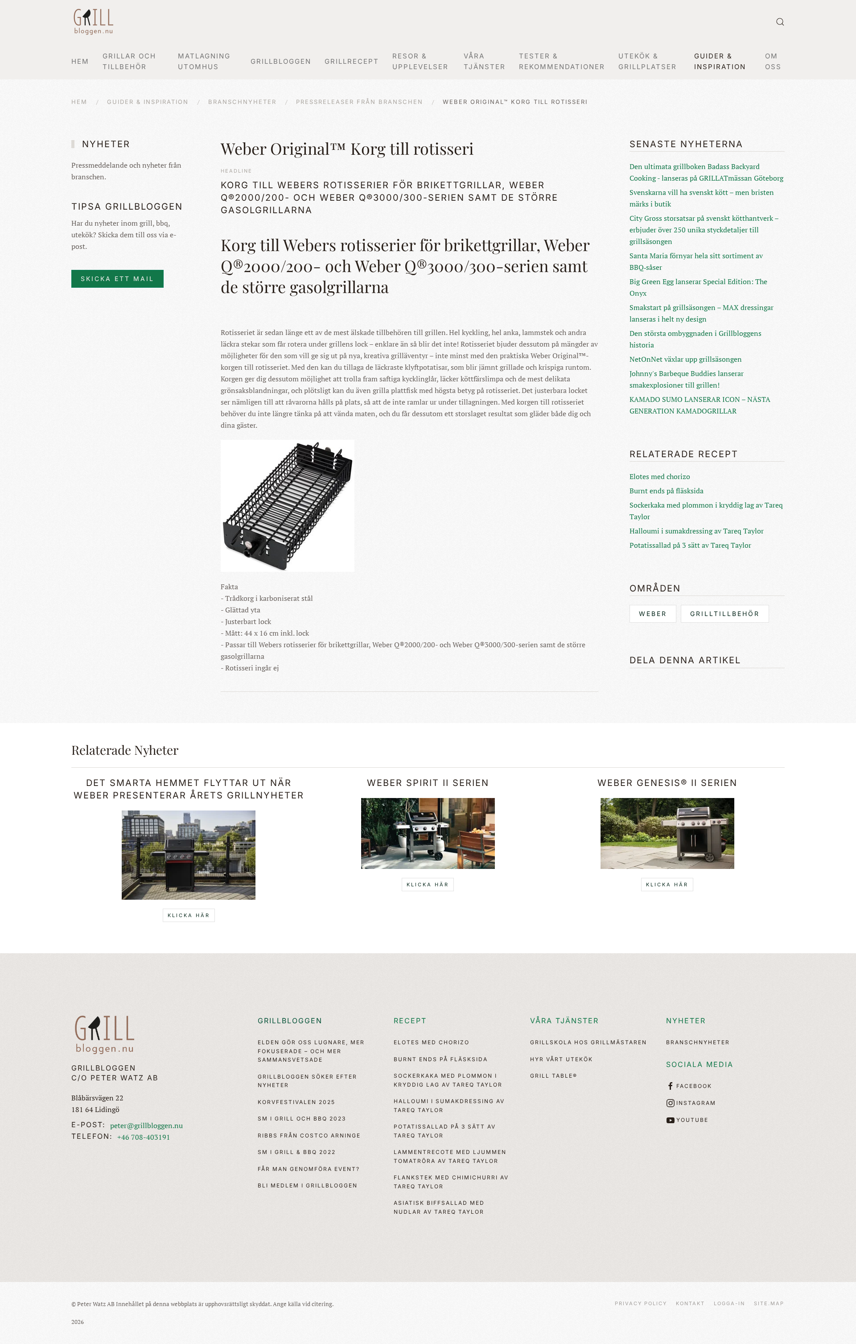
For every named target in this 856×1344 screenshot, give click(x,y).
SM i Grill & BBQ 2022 (297, 1152)
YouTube (692, 1120)
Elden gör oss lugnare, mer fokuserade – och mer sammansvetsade (311, 1051)
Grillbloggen (290, 1020)
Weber (653, 613)
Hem (80, 61)
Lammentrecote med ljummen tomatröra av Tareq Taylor (450, 1156)
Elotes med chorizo (660, 476)
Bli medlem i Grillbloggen (308, 1185)
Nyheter (686, 1020)
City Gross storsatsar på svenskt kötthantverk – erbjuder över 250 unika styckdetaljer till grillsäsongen (704, 229)
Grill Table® (553, 1075)
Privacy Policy (641, 1303)
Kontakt (690, 1303)
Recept (410, 1020)
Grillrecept (352, 61)
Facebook (694, 1086)
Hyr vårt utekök (561, 1059)
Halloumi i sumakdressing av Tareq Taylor (697, 531)
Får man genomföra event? (309, 1169)
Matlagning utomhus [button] (204, 61)
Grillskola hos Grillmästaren (588, 1042)
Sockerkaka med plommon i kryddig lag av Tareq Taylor (448, 1080)
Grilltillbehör (725, 613)
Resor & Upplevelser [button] (420, 61)
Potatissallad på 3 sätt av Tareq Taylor (690, 545)
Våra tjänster (564, 1020)
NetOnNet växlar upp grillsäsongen (686, 359)
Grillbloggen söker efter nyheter (307, 1081)
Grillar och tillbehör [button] (129, 61)
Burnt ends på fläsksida (667, 491)
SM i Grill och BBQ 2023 (302, 1118)
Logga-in (729, 1303)
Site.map (769, 1303)
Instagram (696, 1103)
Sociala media (699, 1064)
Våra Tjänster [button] (485, 61)
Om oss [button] (773, 61)
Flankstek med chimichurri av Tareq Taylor (451, 1182)
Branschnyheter (698, 1042)
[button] (780, 21)
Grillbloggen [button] (281, 61)
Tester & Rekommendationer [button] (562, 61)
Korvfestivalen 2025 (296, 1102)
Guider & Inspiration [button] (720, 61)
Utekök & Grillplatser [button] (647, 61)
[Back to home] (93, 22)
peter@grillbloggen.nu (146, 1125)
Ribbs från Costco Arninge (309, 1135)
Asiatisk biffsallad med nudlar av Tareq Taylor (439, 1207)
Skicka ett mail (117, 278)
